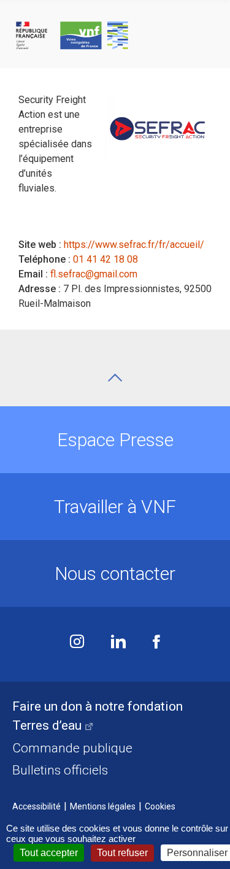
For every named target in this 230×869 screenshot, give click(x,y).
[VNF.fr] (115, 36)
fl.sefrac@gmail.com (93, 274)
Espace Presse (115, 439)
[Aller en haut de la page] (115, 378)
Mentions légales (103, 806)
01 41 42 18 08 (105, 259)
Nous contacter (115, 573)
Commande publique (72, 748)
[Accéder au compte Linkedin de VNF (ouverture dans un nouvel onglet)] (118, 643)
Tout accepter (49, 853)
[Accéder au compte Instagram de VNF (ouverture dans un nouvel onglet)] (77, 643)
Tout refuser (122, 853)
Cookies (160, 806)
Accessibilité (36, 806)
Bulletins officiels (60, 770)
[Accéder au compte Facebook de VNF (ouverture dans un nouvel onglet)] (156, 643)
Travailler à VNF (115, 506)
